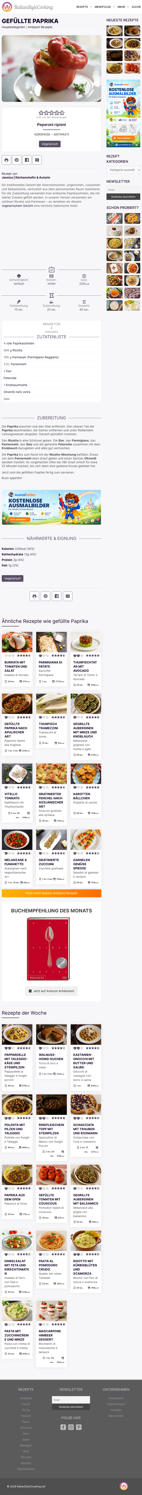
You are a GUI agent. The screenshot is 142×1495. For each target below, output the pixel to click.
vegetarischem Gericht (17, 205)
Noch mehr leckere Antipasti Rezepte (51, 893)
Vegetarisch (50, 144)
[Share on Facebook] (27, 160)
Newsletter (116, 1416)
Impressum (116, 1398)
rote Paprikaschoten (20, 343)
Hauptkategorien (13, 27)
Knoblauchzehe (16, 385)
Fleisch (26, 1416)
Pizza (26, 1410)
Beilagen (26, 1445)
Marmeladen (26, 1469)
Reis (26, 1433)
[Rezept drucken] (6, 160)
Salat (26, 1439)
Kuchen (26, 1463)
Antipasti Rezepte (40, 27)
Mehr (121, 7)
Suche (136, 7)
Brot (26, 1451)
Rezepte (82, 7)
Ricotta (17, 350)
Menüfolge (103, 7)
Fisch (26, 1422)
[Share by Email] (37, 160)
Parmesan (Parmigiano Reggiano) (35, 357)
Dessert (26, 1457)
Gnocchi (26, 1427)
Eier (8, 371)
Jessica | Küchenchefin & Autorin (26, 177)
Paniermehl (18, 364)
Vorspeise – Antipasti (51, 134)
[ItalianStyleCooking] (28, 7)
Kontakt (116, 1410)
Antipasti (26, 1398)
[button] (41, 113)
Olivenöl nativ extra (17, 392)
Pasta (26, 1404)
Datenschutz (116, 1404)
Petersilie (10, 378)
